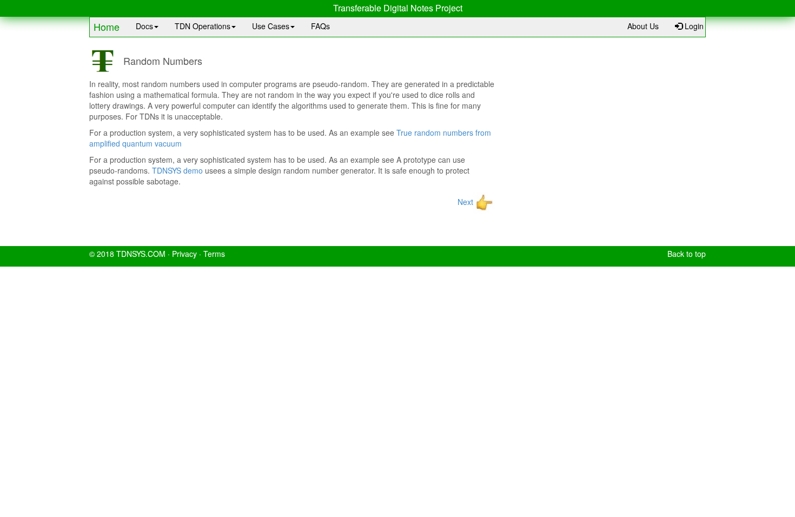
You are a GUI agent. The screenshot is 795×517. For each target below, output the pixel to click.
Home (107, 26)
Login (693, 26)
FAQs (320, 26)
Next (465, 201)
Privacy (184, 253)
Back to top (686, 253)
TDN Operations (202, 26)
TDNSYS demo (177, 170)
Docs (144, 26)
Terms (214, 253)
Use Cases (270, 26)
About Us (643, 26)
